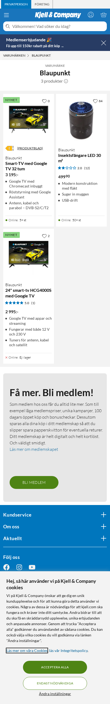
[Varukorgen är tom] (103, 14)
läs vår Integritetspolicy (68, 650)
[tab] (16, 4)
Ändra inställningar (55, 693)
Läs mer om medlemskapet (34, 449)
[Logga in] (90, 14)
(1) (33, 303)
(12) (87, 168)
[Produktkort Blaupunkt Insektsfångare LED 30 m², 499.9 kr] (81, 119)
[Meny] (6, 15)
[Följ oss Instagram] (19, 567)
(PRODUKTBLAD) (30, 148)
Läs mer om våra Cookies (27, 650)
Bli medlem (34, 482)
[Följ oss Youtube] (32, 567)
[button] (66, 81)
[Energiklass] (9, 148)
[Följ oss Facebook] (6, 567)
